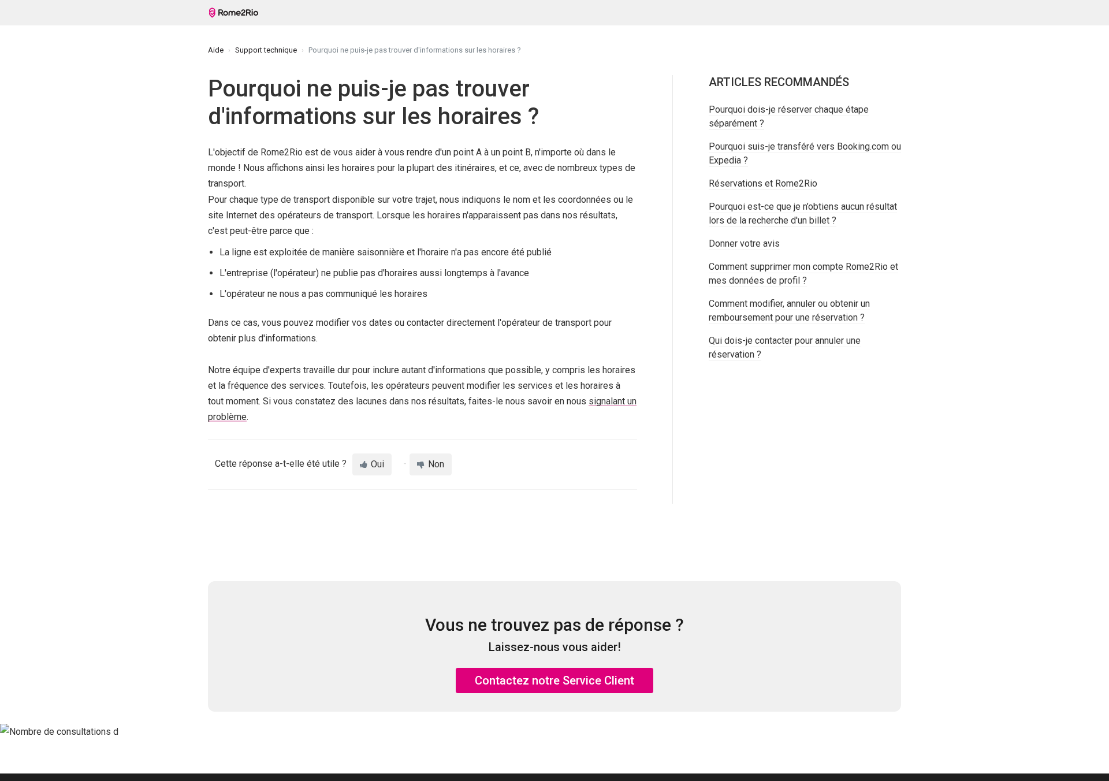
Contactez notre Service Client (554, 680)
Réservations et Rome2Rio (763, 183)
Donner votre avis (744, 243)
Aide (216, 50)
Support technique (266, 50)
